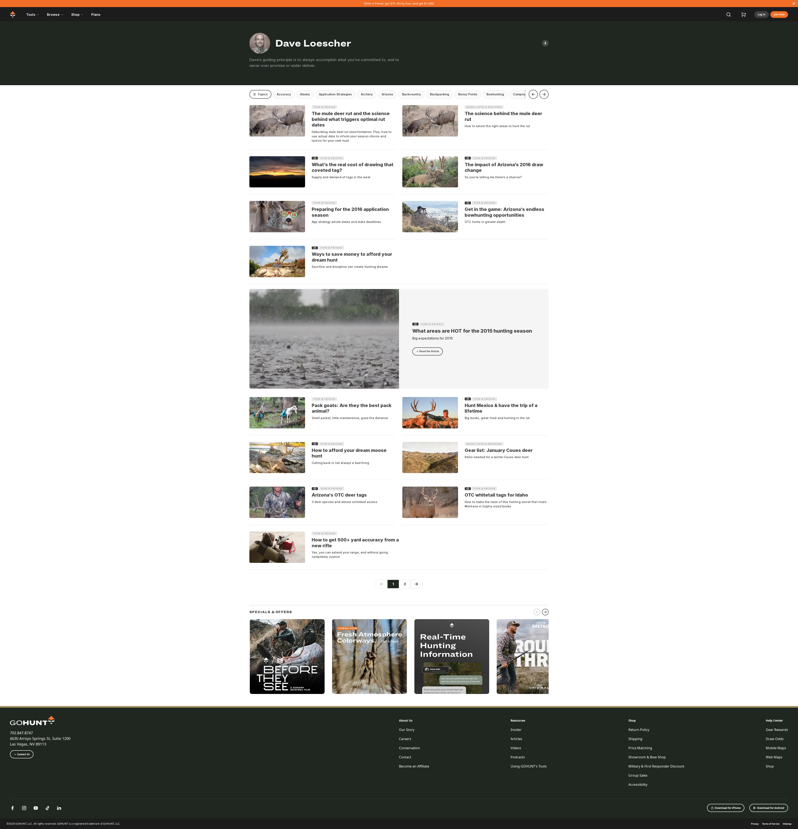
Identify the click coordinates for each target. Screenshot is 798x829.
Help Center (774, 720)
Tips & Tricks (324, 107)
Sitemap (787, 823)
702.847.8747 (21, 732)
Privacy (755, 823)
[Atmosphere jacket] (369, 656)
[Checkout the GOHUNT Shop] (743, 14)
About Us (406, 720)
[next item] (545, 612)
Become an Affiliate (414, 766)
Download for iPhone (728, 808)
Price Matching (640, 748)
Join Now (779, 14)
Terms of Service (771, 823)
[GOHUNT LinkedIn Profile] (59, 808)
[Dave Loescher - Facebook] (545, 43)
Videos (516, 748)
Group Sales (638, 775)
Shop (632, 720)
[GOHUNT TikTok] (47, 808)
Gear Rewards (777, 729)
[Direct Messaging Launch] (451, 656)
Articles (516, 739)
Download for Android (770, 808)
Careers (405, 739)
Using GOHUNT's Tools (529, 766)
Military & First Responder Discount (656, 766)
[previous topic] (533, 94)
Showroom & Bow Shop (647, 757)
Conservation (409, 748)
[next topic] (544, 94)
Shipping (635, 739)
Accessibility (637, 784)
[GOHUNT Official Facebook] (12, 808)
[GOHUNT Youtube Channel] (35, 808)
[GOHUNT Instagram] (24, 808)
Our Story (406, 729)
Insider (516, 729)
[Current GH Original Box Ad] (287, 656)
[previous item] (537, 612)
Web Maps (774, 757)
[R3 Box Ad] (534, 656)
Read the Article (429, 351)
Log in (761, 14)
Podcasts (518, 757)
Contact (405, 757)
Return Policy (638, 729)
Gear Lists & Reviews (484, 107)
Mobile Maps (776, 748)
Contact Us (23, 754)
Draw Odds (775, 739)
